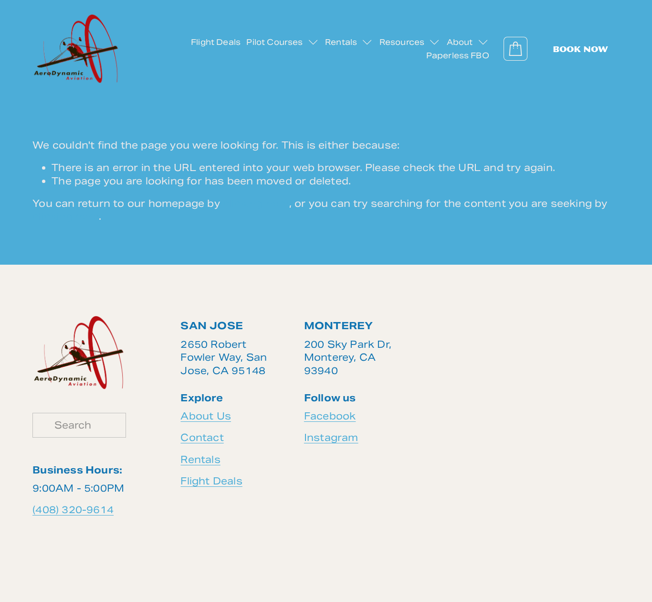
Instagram (331, 438)
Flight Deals (216, 42)
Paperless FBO (457, 56)
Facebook (330, 416)
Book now (580, 49)
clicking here (256, 203)
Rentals (200, 459)
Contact (201, 438)
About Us (205, 416)
